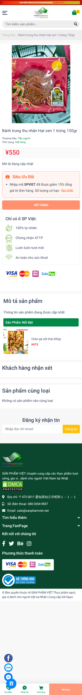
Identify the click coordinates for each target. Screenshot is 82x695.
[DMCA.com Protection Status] (12, 486)
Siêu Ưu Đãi (22, 177)
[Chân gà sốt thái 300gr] (15, 341)
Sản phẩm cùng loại (26, 390)
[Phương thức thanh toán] (30, 274)
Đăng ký (71, 429)
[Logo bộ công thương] (19, 580)
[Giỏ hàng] (74, 13)
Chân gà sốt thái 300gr (46, 339)
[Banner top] (41, 2)
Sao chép (67, 190)
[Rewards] (11, 684)
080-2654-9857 (38, 504)
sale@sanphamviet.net (33, 511)
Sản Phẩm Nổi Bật (19, 322)
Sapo (69, 597)
